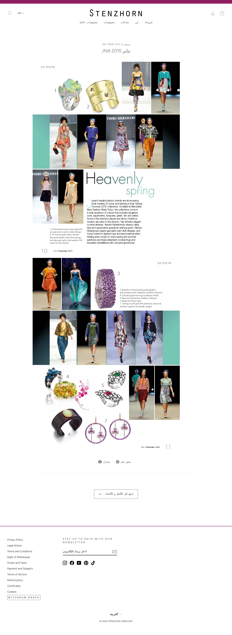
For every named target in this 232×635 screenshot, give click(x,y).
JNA (104, 44)
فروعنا (148, 22)
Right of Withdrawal (18, 557)
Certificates (14, 586)
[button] (20, 13)
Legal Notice (14, 545)
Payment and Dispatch (20, 568)
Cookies (11, 591)
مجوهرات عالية (89, 22)
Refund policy (15, 580)
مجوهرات (109, 22)
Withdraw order (24, 597)
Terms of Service (17, 574)
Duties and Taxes (17, 562)
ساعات (125, 22)
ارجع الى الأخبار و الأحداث (118, 493)
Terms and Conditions (19, 551)
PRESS (111, 44)
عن (137, 22)
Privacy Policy (15, 539)
